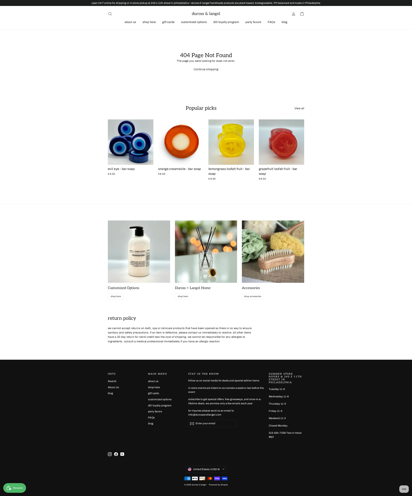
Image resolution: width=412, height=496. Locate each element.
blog (284, 22)
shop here (149, 22)
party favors (253, 22)
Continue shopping (206, 69)
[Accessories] (273, 251)
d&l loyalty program (226, 22)
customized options (194, 22)
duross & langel (206, 13)
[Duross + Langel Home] (206, 251)
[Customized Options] (139, 251)
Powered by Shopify (218, 485)
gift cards (168, 22)
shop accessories (252, 296)
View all (299, 108)
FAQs (271, 22)
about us (130, 22)
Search (112, 381)
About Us (113, 387)
